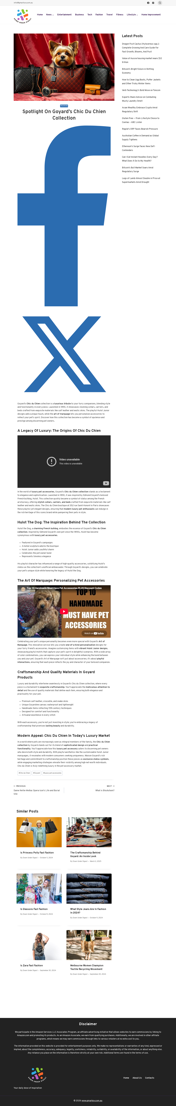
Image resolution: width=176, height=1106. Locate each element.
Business (79, 14)
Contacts (149, 1078)
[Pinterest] (153, 3)
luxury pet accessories (52, 773)
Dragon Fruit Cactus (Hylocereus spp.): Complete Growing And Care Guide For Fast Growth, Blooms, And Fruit (140, 48)
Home (40, 14)
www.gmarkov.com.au (92, 1100)
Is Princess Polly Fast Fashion (37, 852)
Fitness (119, 14)
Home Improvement (151, 14)
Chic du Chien (24, 773)
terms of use (142, 1053)
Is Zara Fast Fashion (31, 965)
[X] (64, 400)
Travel (109, 14)
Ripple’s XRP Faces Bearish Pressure (140, 129)
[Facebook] (148, 3)
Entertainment (64, 14)
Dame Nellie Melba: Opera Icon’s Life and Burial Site (37, 790)
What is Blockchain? (104, 788)
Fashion (99, 14)
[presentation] (39, 832)
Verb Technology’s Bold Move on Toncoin (141, 90)
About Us (137, 1078)
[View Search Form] (160, 3)
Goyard (36, 773)
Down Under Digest (30, 858)
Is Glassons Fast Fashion (34, 909)
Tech (89, 14)
